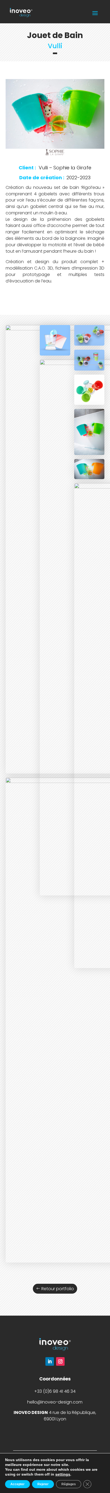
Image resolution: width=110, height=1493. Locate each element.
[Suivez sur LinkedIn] (49, 1361)
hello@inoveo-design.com (54, 1402)
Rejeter (43, 1484)
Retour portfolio (57, 1289)
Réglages (68, 1484)
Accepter (17, 1484)
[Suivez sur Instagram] (60, 1361)
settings (62, 1474)
